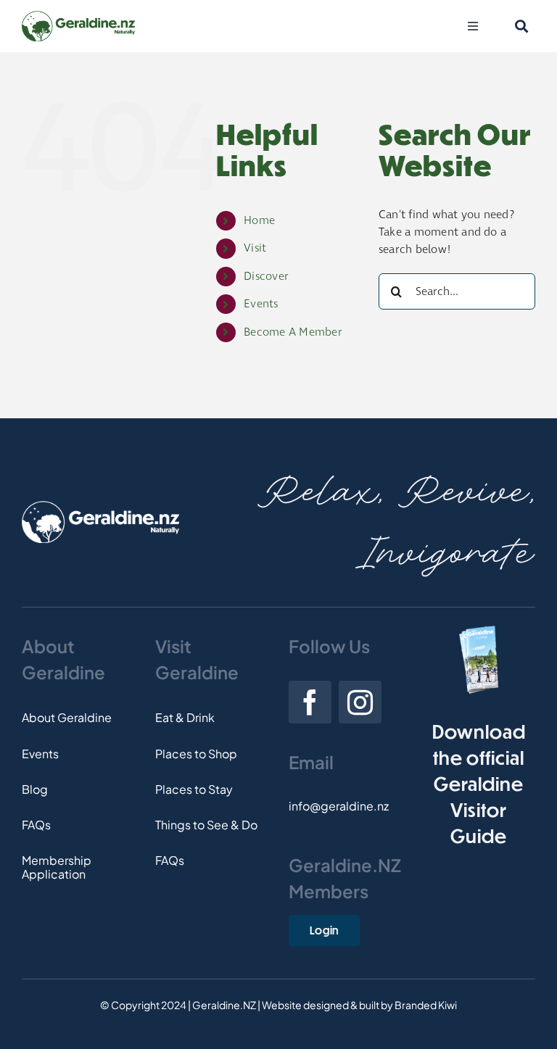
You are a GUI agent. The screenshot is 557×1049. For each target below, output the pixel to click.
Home (259, 220)
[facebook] (310, 702)
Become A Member (293, 332)
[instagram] (360, 702)
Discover (266, 276)
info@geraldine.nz (339, 805)
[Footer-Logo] (100, 506)
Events (261, 304)
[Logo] (78, 16)
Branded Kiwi (426, 1004)
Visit (255, 248)
